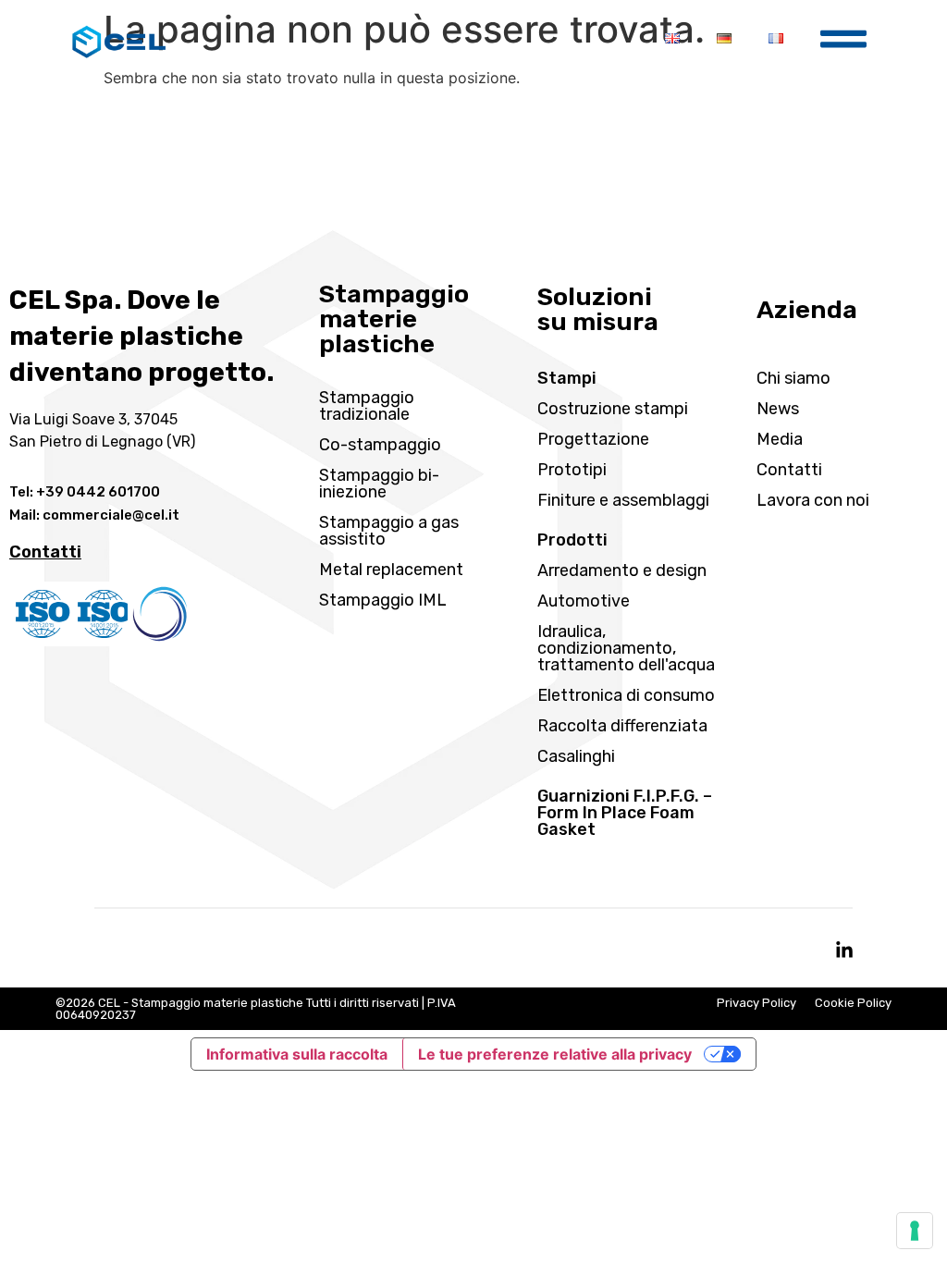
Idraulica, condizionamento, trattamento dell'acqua (626, 648)
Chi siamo (793, 378)
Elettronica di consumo (626, 695)
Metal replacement (391, 569)
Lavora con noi (812, 500)
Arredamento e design (622, 570)
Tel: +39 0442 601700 (84, 492)
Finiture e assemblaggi (623, 500)
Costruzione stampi (612, 409)
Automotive (583, 601)
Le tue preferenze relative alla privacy (555, 1054)
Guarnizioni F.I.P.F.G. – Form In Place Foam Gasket (624, 813)
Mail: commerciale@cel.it (94, 515)
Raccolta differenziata (622, 726)
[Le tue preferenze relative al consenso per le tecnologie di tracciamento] (914, 1230)
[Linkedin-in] (844, 950)
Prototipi (572, 470)
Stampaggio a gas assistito (389, 530)
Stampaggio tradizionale (366, 405)
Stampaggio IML (383, 600)
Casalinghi (576, 756)
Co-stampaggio (380, 445)
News (777, 409)
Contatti (789, 470)
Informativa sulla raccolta (296, 1054)
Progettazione (593, 439)
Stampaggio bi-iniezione (379, 483)
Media (779, 439)
